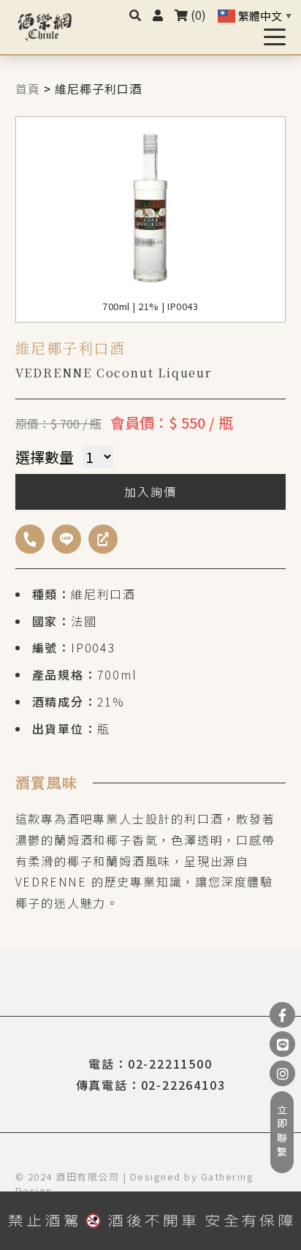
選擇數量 (44, 456)
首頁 (27, 88)
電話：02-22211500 (150, 1063)
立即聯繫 (282, 1132)
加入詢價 (150, 491)
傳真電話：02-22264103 (151, 1084)
